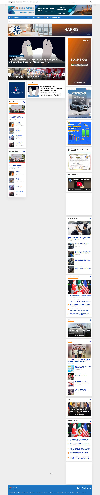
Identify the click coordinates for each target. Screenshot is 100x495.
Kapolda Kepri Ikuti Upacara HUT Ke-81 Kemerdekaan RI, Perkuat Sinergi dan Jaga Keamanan (36, 77)
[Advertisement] (79, 204)
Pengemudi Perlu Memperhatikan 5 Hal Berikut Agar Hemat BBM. (82, 267)
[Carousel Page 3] (79, 335)
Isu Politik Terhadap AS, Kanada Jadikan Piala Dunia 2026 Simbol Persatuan (80, 296)
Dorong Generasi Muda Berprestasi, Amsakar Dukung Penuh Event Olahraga (80, 314)
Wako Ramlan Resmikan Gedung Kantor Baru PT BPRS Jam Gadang (20, 143)
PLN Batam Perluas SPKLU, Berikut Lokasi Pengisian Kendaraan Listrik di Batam (82, 244)
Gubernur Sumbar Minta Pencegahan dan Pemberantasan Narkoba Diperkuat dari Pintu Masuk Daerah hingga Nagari (17, 77)
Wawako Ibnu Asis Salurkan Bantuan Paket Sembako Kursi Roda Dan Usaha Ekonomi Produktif (20, 136)
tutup (5, 5)
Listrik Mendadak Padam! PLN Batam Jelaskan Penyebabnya (83, 366)
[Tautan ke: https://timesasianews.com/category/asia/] (90, 400)
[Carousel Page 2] (77, 335)
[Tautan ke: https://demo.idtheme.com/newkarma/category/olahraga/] (90, 421)
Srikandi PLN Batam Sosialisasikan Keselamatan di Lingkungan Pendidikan (83, 390)
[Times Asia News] (21, 9)
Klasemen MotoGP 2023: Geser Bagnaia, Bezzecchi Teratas (83, 252)
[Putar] (69, 189)
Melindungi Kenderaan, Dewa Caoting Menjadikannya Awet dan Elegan (79, 238)
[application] (79, 184)
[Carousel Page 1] (75, 335)
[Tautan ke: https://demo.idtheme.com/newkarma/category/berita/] (24, 151)
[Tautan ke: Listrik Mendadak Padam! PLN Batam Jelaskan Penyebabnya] (71, 368)
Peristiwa (20, 56)
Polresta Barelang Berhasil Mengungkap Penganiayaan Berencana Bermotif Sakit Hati (19, 123)
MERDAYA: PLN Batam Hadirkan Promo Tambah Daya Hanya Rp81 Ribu (81, 382)
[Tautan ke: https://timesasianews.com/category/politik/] (90, 320)
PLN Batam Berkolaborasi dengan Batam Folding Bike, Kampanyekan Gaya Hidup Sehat (79, 309)
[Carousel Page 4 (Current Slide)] (81, 335)
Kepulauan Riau (14, 56)
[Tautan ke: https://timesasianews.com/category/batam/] (90, 341)
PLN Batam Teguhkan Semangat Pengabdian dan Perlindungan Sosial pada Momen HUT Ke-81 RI (16, 117)
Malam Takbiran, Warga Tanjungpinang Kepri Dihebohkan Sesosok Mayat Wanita (34, 60)
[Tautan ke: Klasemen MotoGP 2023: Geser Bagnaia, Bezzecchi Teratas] (71, 253)
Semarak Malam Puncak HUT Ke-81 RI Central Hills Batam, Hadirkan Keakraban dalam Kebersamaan (79, 360)
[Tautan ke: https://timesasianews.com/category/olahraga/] (90, 277)
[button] (91, 2)
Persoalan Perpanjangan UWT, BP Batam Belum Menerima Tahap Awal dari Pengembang (79, 331)
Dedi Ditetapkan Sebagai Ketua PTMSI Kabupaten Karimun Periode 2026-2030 (80, 305)
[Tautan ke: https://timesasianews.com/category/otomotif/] (90, 219)
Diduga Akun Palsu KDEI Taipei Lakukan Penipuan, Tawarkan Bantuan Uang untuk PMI (81, 410)
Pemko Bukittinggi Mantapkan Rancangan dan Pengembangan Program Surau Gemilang (20, 129)
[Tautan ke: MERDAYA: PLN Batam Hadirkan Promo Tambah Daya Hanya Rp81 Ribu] (71, 384)
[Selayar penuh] (89, 189)
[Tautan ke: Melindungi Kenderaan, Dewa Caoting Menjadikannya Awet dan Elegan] (79, 228)
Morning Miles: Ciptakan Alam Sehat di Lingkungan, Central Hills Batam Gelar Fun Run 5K (80, 300)
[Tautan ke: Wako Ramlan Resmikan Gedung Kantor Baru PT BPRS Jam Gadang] (11, 144)
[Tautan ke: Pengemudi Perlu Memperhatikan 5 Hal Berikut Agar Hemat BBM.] (71, 269)
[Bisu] (86, 189)
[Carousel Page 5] (83, 335)
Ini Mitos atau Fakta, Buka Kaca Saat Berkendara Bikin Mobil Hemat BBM (82, 259)
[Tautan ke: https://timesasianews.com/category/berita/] (24, 102)
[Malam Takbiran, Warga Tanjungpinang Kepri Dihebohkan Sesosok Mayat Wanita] (60, 95)
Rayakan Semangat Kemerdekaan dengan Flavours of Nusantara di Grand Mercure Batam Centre (83, 374)
